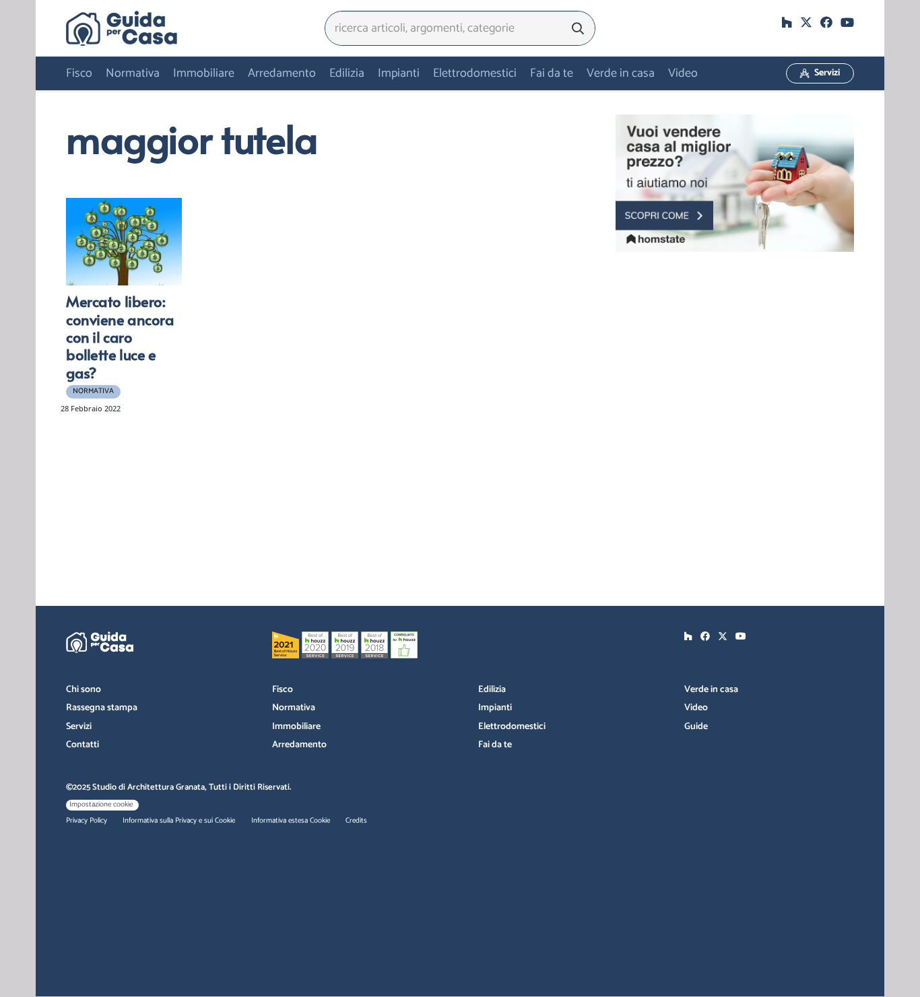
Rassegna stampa (101, 708)
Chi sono (83, 689)
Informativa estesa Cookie (290, 821)
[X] (806, 22)
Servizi (79, 726)
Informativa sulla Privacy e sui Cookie (179, 821)
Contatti (82, 745)
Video (696, 708)
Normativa (293, 708)
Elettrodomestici (512, 726)
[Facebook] (826, 22)
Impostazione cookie (101, 804)
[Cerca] (578, 28)
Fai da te (495, 745)
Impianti (495, 708)
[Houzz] (786, 22)
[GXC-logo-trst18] (121, 28)
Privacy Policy (86, 821)
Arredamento (299, 745)
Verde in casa (711, 689)
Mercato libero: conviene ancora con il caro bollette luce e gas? (120, 336)
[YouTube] (847, 22)
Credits (356, 821)
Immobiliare (296, 726)
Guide (696, 726)
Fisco (282, 689)
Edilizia (492, 689)
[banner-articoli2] (735, 183)
